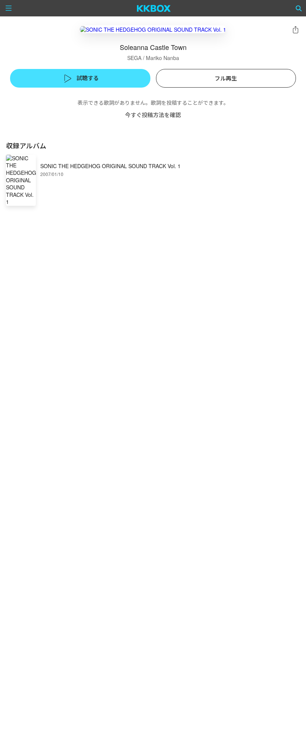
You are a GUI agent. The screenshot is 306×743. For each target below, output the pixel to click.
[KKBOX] (154, 8)
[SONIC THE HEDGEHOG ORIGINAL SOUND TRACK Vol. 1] (153, 29)
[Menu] (8, 8)
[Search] (298, 8)
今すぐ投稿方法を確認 (153, 115)
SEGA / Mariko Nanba (153, 58)
